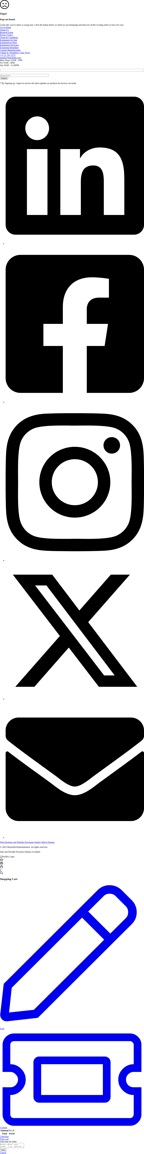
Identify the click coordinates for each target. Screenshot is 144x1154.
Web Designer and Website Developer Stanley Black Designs (27, 842)
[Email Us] (75, 837)
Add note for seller (8, 1141)
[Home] (72, 860)
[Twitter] (75, 699)
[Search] (72, 873)
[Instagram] (75, 560)
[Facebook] (75, 402)
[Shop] (72, 863)
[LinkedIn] (75, 243)
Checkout (4, 1136)
